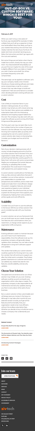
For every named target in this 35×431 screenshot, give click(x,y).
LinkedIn (7, 425)
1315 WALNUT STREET (7, 414)
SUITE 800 (4, 416)
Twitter (2, 425)
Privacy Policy (5, 397)
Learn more (4, 328)
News (3, 389)
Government (5, 403)
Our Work (4, 384)
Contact (4, 392)
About (3, 381)
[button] (2, 358)
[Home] (6, 4)
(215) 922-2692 (5, 421)
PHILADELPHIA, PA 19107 (8, 418)
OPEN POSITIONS (9, 376)
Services (4, 386)
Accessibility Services (8, 400)
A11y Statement (5, 395)
